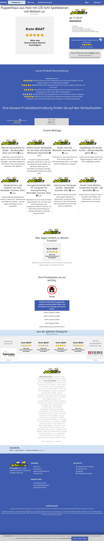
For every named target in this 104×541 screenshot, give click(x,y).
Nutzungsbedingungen (41, 485)
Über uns (30, 2)
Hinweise (97, 2)
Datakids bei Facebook (86, 467)
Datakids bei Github (85, 473)
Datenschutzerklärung (41, 471)
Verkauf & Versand (45, 2)
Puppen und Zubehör (19, 450)
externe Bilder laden (80, 538)
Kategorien (16, 2)
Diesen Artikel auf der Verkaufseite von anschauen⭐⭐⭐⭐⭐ (85, 43)
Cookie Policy (38, 473)
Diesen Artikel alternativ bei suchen (85, 54)
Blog (87, 2)
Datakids (3, 2)
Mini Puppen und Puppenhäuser (32, 450)
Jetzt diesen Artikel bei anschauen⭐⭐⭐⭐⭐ (17, 122)
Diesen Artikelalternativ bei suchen (51, 122)
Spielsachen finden (39, 487)
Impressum (37, 469)
